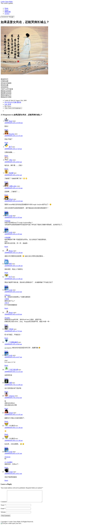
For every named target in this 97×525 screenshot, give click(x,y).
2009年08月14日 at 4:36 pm (13, 314)
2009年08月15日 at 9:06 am (13, 344)
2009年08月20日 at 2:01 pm (13, 453)
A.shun (11, 472)
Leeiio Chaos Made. (7, 1)
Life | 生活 (8, 104)
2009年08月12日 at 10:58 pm (14, 123)
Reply (6, 129)
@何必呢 (8, 237)
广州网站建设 (13, 342)
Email (3, 508)
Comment (4, 502)
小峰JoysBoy (13, 186)
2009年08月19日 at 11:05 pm (14, 414)
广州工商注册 (13, 369)
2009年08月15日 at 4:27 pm (13, 357)
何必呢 (11, 173)
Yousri (11, 121)
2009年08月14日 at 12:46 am (14, 265)
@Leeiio (7, 317)
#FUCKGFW (9, 102)
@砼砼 (7, 299)
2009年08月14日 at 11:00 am (13, 279)
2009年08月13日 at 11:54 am (13, 188)
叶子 (10, 277)
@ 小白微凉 (8, 462)
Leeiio (10, 215)
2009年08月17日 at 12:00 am (14, 384)
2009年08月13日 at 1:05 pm (13, 234)
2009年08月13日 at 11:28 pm (14, 252)
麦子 (10, 147)
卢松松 (11, 329)
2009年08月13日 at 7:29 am (13, 149)
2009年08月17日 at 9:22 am (13, 397)
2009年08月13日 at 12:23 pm (14, 201)
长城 (14, 102)
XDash (11, 199)
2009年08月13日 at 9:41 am (13, 175)
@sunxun (7, 457)
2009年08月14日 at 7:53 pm (13, 331)
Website (3, 512)
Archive (7, 13)
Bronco (11, 251)
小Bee (11, 160)
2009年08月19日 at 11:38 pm (14, 427)
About (6, 10)
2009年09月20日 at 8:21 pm (13, 473)
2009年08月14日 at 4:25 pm (13, 291)
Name (3, 505)
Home (6, 8)
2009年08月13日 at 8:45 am (13, 162)
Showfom (11, 134)
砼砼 (10, 263)
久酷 (10, 383)
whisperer (12, 396)
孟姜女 (19, 102)
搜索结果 (8, 12)
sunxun (11, 412)
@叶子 (7, 303)
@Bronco (7, 295)
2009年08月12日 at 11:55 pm (14, 135)
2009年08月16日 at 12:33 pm (14, 371)
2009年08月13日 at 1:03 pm (13, 217)
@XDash (7, 221)
